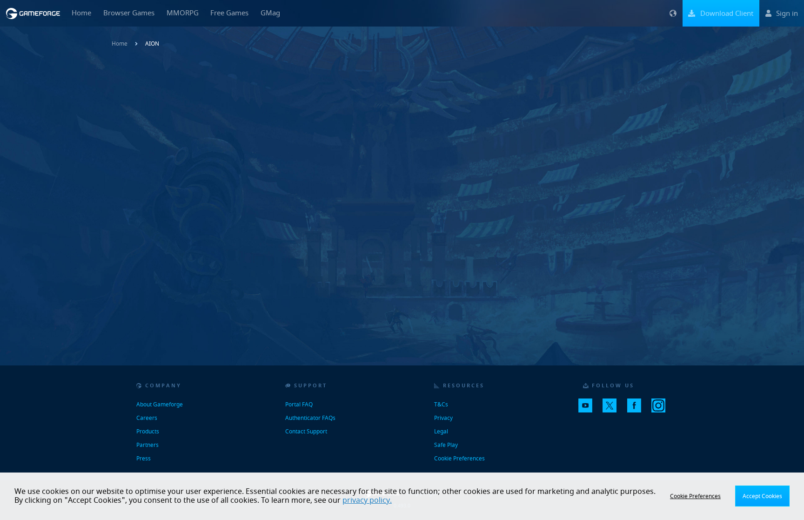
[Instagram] (662, 409)
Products (147, 431)
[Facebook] (638, 409)
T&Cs (441, 404)
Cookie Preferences (459, 458)
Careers (146, 418)
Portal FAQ (299, 404)
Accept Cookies (762, 496)
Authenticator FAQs (310, 418)
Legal (441, 431)
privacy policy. (367, 500)
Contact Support (306, 431)
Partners (147, 445)
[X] (613, 409)
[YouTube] (589, 409)
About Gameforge (159, 404)
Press (143, 458)
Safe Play (446, 445)
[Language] (672, 13)
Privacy (443, 418)
